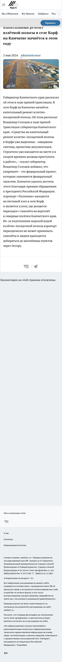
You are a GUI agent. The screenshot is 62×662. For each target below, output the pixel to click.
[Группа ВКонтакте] (6, 521)
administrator (31, 55)
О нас (6, 533)
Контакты (8, 539)
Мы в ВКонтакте (10, 13)
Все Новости (28, 13)
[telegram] (37, 266)
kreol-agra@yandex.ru (39, 570)
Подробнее (22, 645)
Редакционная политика (15, 545)
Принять (50, 22)
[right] (58, 14)
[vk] (26, 266)
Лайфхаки (43, 13)
